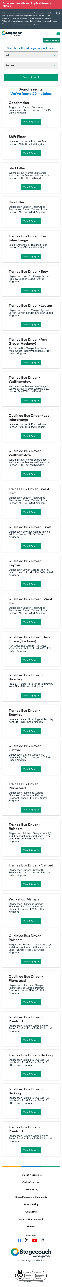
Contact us (30, 1211)
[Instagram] (42, 1240)
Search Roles (29, 77)
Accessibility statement (31, 1219)
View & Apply (29, 121)
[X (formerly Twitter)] (27, 1240)
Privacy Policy (31, 1204)
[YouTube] (34, 1240)
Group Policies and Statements (31, 1196)
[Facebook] (19, 1240)
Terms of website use (31, 1174)
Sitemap (31, 1226)
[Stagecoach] (12, 33)
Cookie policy (31, 1189)
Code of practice (31, 1182)
